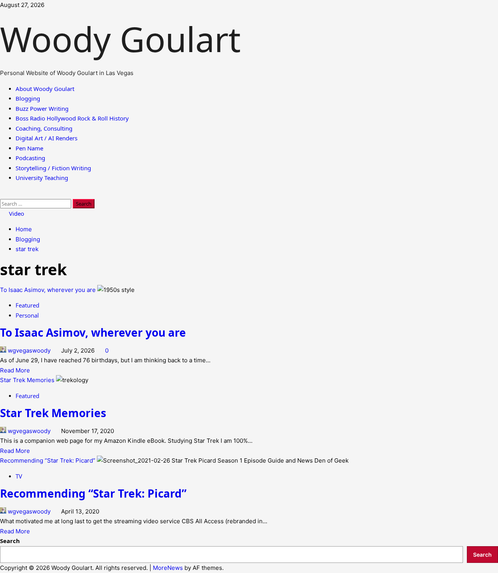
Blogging (28, 98)
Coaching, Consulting (44, 128)
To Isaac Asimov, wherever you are (48, 289)
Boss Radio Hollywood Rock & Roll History (72, 118)
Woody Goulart (125, 39)
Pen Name (29, 148)
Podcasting (30, 158)
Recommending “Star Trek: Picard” (47, 460)
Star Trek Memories (27, 380)
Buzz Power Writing (42, 108)
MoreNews (168, 567)
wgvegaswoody (29, 350)
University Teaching (42, 178)
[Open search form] (3, 193)
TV (19, 476)
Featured (27, 305)
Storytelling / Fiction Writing (53, 168)
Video (15, 213)
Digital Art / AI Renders (46, 138)
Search (10, 541)
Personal (27, 315)
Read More (15, 370)
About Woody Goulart (45, 89)
